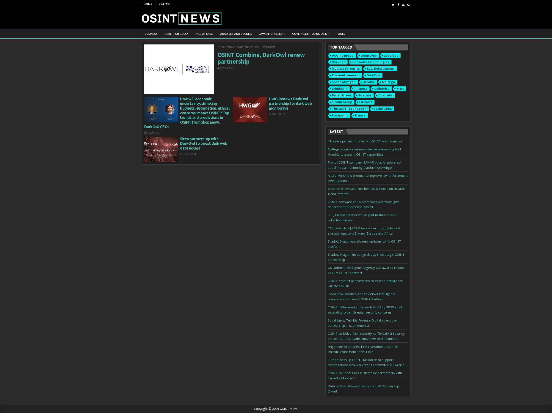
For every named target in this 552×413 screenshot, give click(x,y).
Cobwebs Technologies (370, 62)
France (360, 115)
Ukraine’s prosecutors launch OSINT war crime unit (365, 141)
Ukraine (369, 82)
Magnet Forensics (346, 68)
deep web (369, 55)
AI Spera (360, 89)
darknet (338, 62)
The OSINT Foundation (349, 109)
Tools (340, 33)
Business (151, 33)
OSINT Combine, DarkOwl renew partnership (260, 58)
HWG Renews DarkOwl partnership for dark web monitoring (290, 103)
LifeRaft (365, 102)
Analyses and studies (236, 33)
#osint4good (343, 55)
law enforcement (381, 68)
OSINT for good (176, 33)
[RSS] (403, 5)
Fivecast (364, 95)
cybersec (391, 55)
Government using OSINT (310, 33)
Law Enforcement (272, 33)
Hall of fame (204, 33)
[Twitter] (393, 5)
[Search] (408, 5)
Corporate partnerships (238, 47)
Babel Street (341, 95)
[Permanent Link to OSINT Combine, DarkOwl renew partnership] (179, 69)
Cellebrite (381, 89)
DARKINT (269, 47)
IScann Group (342, 102)
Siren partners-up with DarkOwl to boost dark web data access (203, 143)
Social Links (383, 109)
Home (148, 3)
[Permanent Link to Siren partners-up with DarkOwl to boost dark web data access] (161, 149)
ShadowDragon (344, 82)
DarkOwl (373, 75)
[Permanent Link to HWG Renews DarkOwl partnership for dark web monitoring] (250, 109)
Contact (165, 3)
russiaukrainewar (346, 75)
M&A (400, 89)
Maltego (388, 82)
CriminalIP (339, 89)
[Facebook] (398, 5)
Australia (385, 95)
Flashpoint (340, 115)
